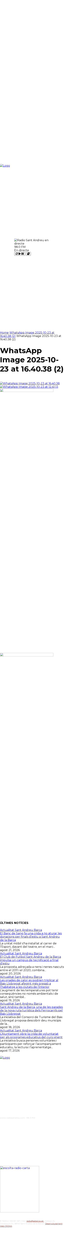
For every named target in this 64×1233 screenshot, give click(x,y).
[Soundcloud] (16, 1124)
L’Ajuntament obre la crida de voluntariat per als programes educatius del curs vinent (31, 1035)
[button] (54, 247)
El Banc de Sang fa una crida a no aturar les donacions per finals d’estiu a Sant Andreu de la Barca (31, 937)
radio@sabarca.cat (35, 1221)
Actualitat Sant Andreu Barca (21, 930)
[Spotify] (24, 1124)
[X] (31, 1124)
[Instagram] (9, 1124)
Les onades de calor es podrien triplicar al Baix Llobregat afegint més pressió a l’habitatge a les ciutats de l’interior (29, 984)
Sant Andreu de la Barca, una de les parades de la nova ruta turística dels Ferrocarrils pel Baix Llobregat (31, 1010)
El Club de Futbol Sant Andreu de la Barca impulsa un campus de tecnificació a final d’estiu (30, 960)
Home (4, 332)
